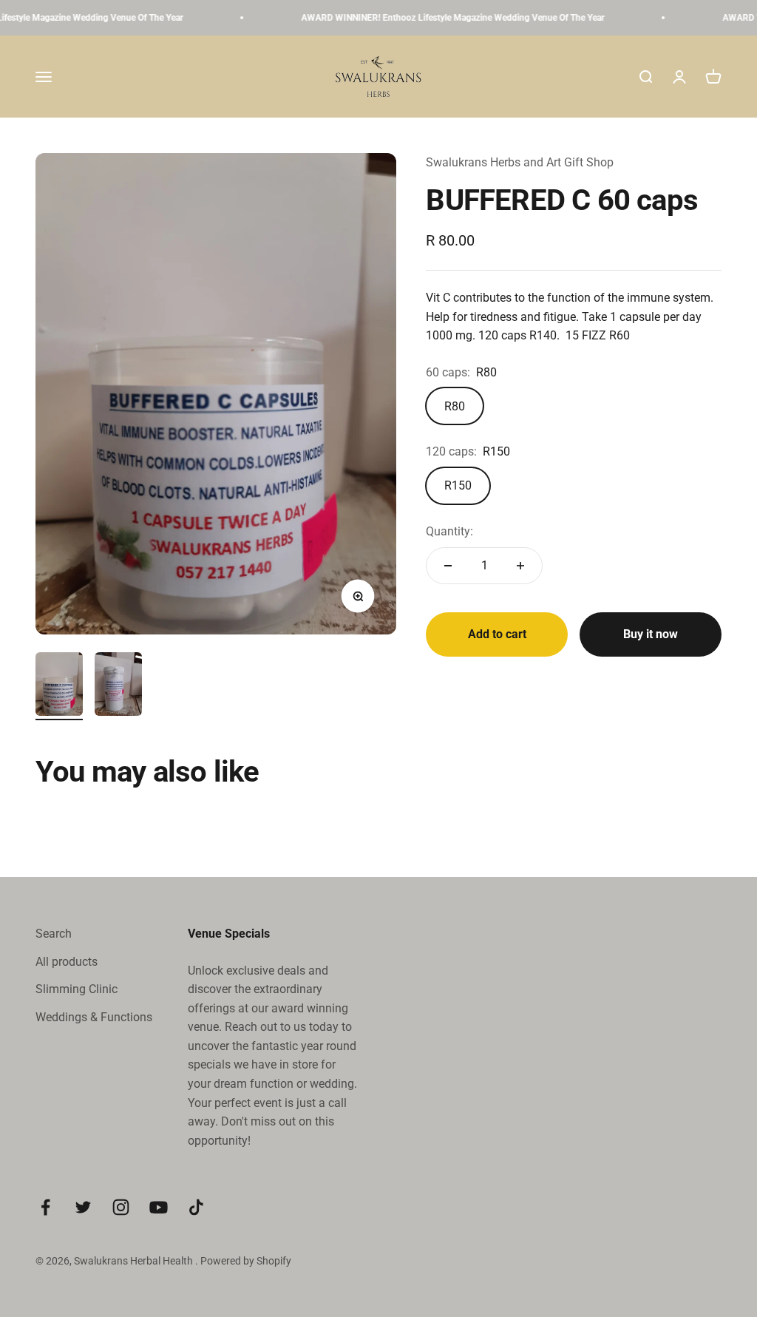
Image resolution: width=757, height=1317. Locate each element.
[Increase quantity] (520, 565)
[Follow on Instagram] (121, 1207)
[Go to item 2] (118, 686)
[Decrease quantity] (448, 565)
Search (53, 934)
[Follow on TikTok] (196, 1207)
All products (66, 962)
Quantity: (449, 531)
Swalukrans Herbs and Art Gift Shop (520, 162)
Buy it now (650, 634)
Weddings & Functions (93, 1017)
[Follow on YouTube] (159, 1207)
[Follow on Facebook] (45, 1207)
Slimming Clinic (76, 989)
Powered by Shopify (245, 1261)
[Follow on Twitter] (83, 1207)
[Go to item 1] (59, 686)
